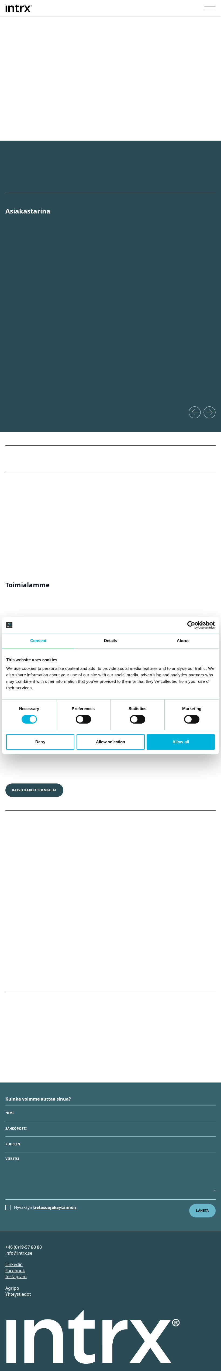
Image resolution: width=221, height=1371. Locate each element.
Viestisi (12, 1159)
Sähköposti (16, 1129)
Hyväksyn (45, 1207)
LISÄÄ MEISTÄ (24, 971)
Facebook (15, 1271)
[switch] (83, 719)
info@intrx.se (18, 1253)
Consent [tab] (38, 640)
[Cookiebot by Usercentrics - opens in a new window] (191, 625)
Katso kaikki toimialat (34, 790)
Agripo (12, 1288)
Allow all (180, 741)
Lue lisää (16, 766)
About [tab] (183, 640)
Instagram (16, 1277)
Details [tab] (110, 640)
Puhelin (12, 1144)
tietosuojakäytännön (54, 1207)
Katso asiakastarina (27, 402)
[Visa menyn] (210, 8)
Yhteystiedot (18, 1294)
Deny (40, 741)
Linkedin (14, 1264)
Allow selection (110, 741)
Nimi (9, 1113)
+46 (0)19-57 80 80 (23, 1247)
